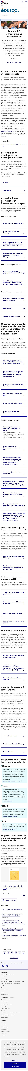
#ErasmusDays (7, 801)
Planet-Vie (3, 1010)
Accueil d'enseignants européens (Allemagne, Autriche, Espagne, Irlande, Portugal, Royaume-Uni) (12, 282)
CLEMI (2, 992)
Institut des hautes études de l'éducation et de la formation (12, 981)
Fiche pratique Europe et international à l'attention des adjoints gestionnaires (12, 929)
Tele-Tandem (7, 190)
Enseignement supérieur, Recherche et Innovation (10, 983)
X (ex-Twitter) (7, 966)
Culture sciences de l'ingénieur (7, 1004)
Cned (2, 987)
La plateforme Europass (10, 736)
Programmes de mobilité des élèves (11, 909)
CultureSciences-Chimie (5, 999)
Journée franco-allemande (10, 816)
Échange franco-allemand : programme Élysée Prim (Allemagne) (14, 272)
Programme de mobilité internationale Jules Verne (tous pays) (12, 448)
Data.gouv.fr (3, 1025)
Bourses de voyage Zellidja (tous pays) (12, 394)
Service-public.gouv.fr (5, 1031)
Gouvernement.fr (4, 1027)
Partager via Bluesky (12, 952)
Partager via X (8, 952)
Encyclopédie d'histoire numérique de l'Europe (10, 1013)
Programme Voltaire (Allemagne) (12, 223)
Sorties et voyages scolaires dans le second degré (13, 603)
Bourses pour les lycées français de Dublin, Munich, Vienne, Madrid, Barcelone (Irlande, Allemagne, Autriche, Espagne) (13, 373)
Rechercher (22, 2)
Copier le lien (23, 952)
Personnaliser (15, 1060)
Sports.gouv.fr (4, 1035)
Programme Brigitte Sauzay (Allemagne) (11, 232)
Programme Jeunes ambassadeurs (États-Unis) (13, 385)
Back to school (7, 308)
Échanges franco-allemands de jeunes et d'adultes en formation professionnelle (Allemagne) (12, 361)
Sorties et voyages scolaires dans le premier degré (13, 593)
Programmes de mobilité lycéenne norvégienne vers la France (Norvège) (13, 255)
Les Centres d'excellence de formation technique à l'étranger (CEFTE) (12, 494)
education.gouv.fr (4, 976)
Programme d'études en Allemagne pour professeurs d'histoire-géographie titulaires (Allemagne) (13, 483)
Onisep (2, 985)
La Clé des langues (4, 1002)
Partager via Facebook (4, 952)
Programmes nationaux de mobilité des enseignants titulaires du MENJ (12, 915)
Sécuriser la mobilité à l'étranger (12, 613)
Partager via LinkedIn (16, 952)
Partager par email (19, 952)
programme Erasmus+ (6, 131)
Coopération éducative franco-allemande (12, 678)
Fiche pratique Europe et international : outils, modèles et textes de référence (14, 936)
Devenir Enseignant (5, 979)
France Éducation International (7, 974)
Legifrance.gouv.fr (4, 1029)
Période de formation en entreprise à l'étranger (13, 557)
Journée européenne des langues (11, 781)
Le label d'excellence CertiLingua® (13, 744)
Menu (26, 2)
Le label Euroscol (8, 752)
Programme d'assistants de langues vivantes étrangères (13, 299)
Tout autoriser (15, 1066)
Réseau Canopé (4, 990)
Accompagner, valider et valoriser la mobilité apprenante (13, 656)
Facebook (2, 966)
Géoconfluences (4, 1017)
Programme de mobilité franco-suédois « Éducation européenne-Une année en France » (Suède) (13, 244)
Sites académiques (4, 994)
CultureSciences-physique (6, 1008)
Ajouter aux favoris (15, 62)
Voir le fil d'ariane (4, 15)
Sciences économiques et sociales (7, 1015)
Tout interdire (15, 1063)
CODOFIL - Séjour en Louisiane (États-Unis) (12, 473)
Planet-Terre (3, 1006)
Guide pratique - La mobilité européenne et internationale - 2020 (13, 888)
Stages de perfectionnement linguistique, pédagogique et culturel (11, 428)
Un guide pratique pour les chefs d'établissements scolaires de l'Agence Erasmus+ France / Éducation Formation (12, 922)
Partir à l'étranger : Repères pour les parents (13, 622)
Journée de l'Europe (8, 829)
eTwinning (6, 183)
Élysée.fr (2, 1022)
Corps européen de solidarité (11, 316)
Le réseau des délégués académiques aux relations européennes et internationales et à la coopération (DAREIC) (13, 667)
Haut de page (14, 958)
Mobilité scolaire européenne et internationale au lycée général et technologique (13, 567)
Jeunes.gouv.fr (4, 1033)
